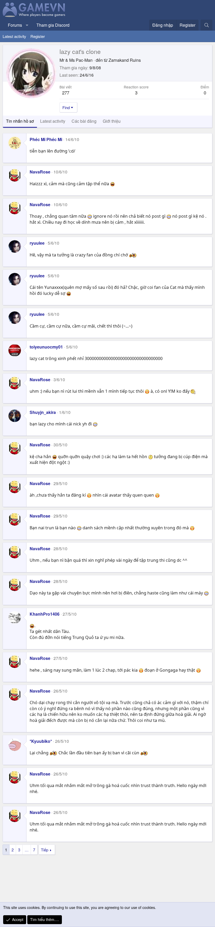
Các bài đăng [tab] (84, 121)
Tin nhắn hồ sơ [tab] (20, 121)
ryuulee (37, 243)
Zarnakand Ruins (125, 60)
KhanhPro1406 (45, 614)
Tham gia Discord (52, 25)
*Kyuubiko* (41, 741)
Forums (15, 25)
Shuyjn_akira (43, 412)
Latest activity (14, 36)
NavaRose (40, 172)
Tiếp (44, 849)
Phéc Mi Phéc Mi (46, 139)
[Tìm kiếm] (206, 25)
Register (37, 36)
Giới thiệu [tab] (112, 121)
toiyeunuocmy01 (46, 347)
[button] (27, 25)
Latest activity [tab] (52, 121)
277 (65, 92)
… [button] (27, 849)
